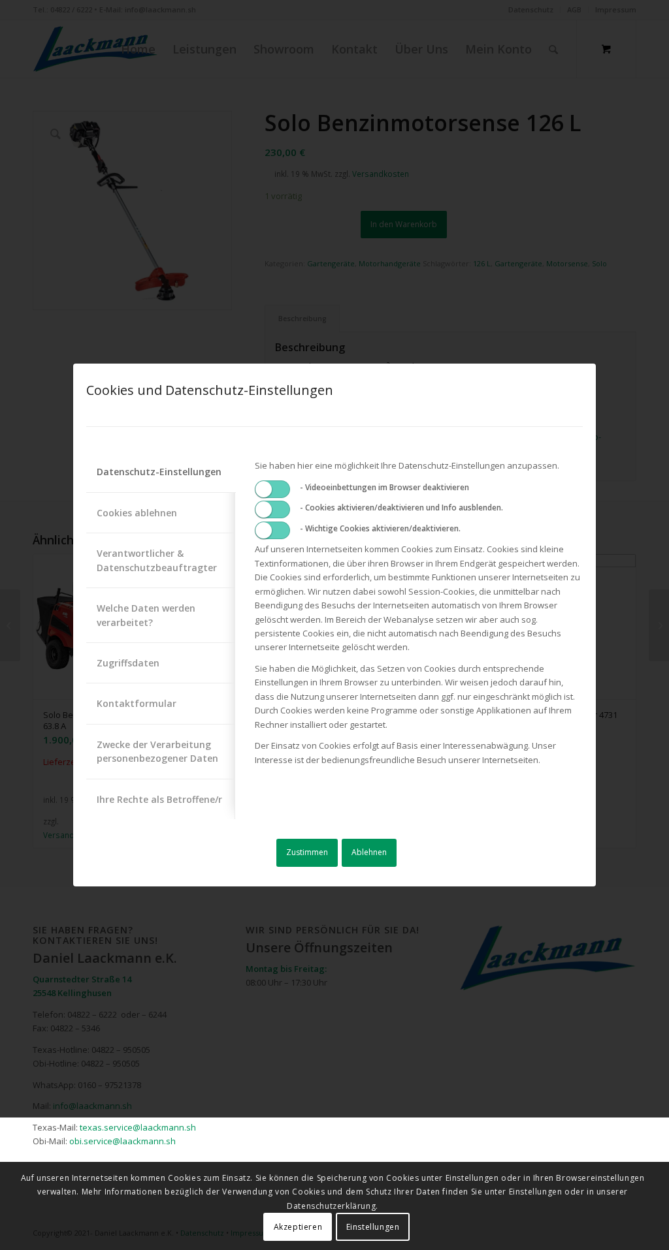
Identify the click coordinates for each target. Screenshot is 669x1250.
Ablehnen (369, 852)
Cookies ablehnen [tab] (137, 513)
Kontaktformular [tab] (136, 703)
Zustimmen (307, 852)
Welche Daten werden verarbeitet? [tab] (146, 615)
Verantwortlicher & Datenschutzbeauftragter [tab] (157, 560)
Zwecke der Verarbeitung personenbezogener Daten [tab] (157, 751)
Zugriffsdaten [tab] (128, 663)
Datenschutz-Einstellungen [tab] (159, 471)
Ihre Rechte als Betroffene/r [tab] (159, 799)
